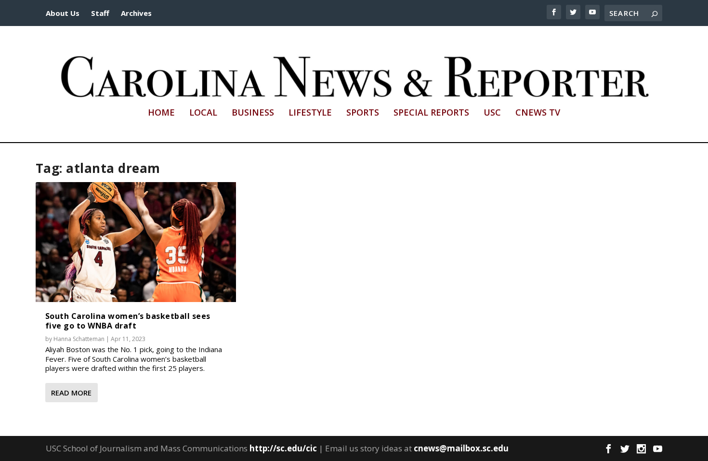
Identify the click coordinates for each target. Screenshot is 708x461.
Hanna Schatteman (79, 339)
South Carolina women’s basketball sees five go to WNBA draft (127, 320)
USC (492, 113)
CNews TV (537, 113)
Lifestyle (310, 113)
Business (253, 113)
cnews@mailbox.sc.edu (461, 448)
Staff (100, 13)
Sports (362, 113)
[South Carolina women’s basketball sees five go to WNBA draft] (136, 242)
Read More (71, 392)
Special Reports (431, 113)
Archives (136, 13)
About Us (62, 13)
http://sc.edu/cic (283, 448)
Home (161, 113)
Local (203, 113)
